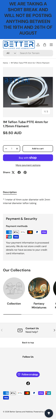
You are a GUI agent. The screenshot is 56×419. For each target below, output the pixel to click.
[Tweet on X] (13, 172)
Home (5, 63)
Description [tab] (10, 192)
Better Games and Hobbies (21, 412)
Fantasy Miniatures (39, 305)
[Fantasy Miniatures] (39, 288)
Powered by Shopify (42, 412)
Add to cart (38, 148)
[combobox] (28, 53)
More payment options (28, 165)
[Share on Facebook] (19, 172)
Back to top (28, 342)
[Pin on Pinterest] (25, 172)
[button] (44, 44)
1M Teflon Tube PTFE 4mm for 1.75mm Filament (30, 63)
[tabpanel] (28, 203)
